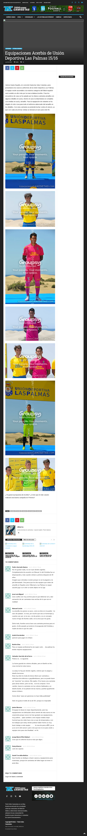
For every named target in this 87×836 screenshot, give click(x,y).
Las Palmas (31, 511)
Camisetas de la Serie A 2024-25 (46, 555)
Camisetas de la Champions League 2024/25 (12, 556)
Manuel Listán (17, 608)
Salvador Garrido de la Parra (22, 656)
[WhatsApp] (22, 68)
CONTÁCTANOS (67, 17)
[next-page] (54, 540)
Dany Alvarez (16, 746)
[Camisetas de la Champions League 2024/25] (13, 548)
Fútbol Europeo (17, 48)
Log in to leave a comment (14, 776)
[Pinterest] (17, 68)
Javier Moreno (17, 707)
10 (23, 62)
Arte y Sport (39, 2)
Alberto (20, 527)
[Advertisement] (30, 78)
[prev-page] (51, 540)
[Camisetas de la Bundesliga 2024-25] (30, 548)
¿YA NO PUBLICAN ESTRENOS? (45, 17)
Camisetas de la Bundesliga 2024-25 (29, 555)
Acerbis (13, 511)
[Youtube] (82, 2)
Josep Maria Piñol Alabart (21, 737)
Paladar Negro (47, 2)
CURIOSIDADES (29, 17)
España (19, 511)
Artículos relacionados (13, 539)
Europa (24, 511)
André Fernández (18, 635)
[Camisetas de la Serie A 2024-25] (47, 548)
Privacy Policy (13, 828)
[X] (78, 2)
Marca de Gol (25, 2)
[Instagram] (75, 2)
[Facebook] (72, 2)
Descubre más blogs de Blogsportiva (12, 2)
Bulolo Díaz (16, 644)
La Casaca (32, 2)
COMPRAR (58, 17)
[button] (80, 17)
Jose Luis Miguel (18, 594)
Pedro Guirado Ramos (20, 567)
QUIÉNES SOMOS (10, 17)
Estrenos (8, 48)
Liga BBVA (38, 511)
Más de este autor (29, 539)
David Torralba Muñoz (20, 755)
